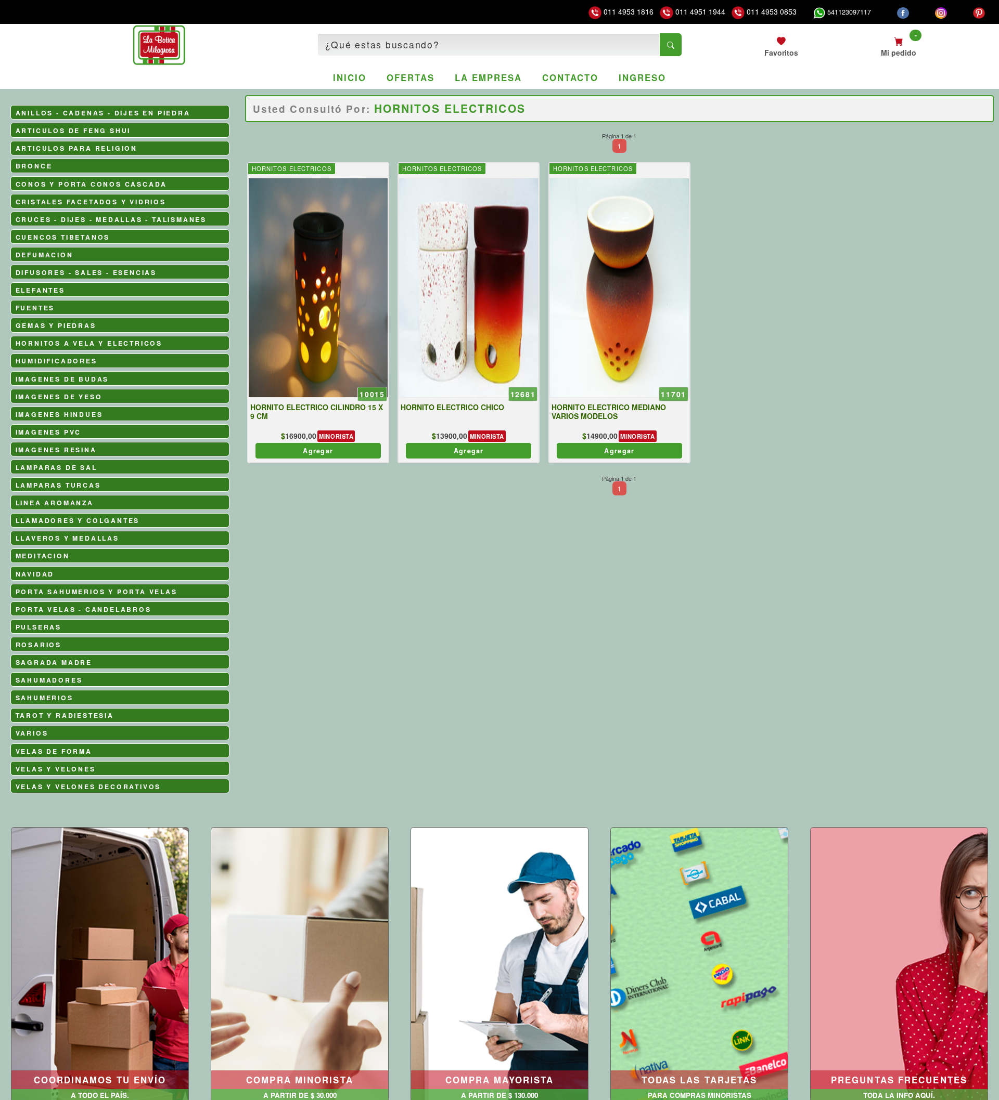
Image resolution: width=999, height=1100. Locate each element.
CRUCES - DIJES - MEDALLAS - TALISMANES (111, 219)
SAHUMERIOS (44, 697)
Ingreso (642, 77)
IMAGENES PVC (49, 432)
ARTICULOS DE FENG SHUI (73, 130)
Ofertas (410, 77)
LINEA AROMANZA (55, 502)
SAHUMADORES (49, 680)
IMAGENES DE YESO (59, 396)
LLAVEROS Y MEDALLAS (67, 538)
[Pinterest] (979, 12)
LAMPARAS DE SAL (56, 467)
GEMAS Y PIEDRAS (56, 325)
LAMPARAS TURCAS (58, 485)
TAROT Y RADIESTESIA (65, 715)
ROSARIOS (38, 644)
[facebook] (903, 12)
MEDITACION (43, 555)
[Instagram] (941, 12)
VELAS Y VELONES (56, 769)
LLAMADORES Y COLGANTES (78, 520)
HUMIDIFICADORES (56, 360)
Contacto (570, 77)
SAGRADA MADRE (54, 662)
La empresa (488, 77)
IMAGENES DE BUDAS (62, 379)
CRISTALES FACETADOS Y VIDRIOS (91, 201)
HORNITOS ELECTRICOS (291, 168)
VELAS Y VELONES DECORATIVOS (88, 786)
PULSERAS (38, 627)
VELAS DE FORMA (54, 751)
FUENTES (35, 307)
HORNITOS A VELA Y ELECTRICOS (89, 343)
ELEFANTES (40, 290)
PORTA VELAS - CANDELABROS (83, 609)
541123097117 (848, 12)
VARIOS (32, 733)
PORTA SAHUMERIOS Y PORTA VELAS (96, 591)
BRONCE (34, 166)
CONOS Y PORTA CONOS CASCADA (92, 184)
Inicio (349, 77)
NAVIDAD (35, 574)
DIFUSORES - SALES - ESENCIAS (86, 272)
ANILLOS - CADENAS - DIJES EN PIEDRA (103, 112)
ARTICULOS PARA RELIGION (76, 148)
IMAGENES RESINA (56, 449)
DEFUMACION (44, 254)
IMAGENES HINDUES (59, 414)
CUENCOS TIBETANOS (63, 237)
